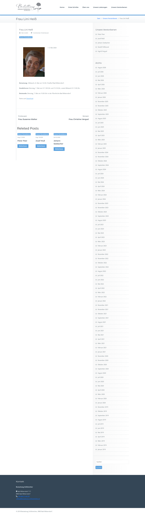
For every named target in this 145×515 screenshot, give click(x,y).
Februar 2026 (102, 93)
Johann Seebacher (104, 43)
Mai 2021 (101, 335)
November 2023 (103, 208)
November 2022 (103, 258)
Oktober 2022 (102, 263)
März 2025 (101, 140)
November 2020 (103, 360)
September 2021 (103, 318)
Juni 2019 (101, 428)
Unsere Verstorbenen (119, 7)
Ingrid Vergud (102, 51)
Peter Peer (22, 141)
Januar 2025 (102, 148)
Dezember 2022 (103, 254)
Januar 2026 (102, 97)
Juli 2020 (100, 377)
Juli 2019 (100, 424)
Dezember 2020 (103, 356)
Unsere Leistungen (100, 7)
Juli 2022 (100, 275)
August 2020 (102, 373)
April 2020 (101, 390)
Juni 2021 (101, 331)
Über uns (85, 7)
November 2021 (103, 309)
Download (29, 98)
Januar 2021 (102, 352)
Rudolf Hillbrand (103, 47)
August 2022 (102, 271)
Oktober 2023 (102, 212)
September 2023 (103, 216)
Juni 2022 (101, 280)
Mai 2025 (101, 131)
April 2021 (101, 339)
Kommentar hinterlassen (41, 33)
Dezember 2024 (103, 152)
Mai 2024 (101, 182)
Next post (86, 116)
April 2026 (101, 84)
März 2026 (101, 89)
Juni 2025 (101, 127)
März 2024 (101, 191)
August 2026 (102, 67)
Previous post (22, 116)
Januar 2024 (102, 199)
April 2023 (101, 237)
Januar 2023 (102, 250)
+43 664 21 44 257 (23, 496)
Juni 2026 (101, 76)
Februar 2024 (102, 195)
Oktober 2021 (102, 314)
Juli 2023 (100, 224)
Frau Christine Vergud (79, 119)
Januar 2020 (102, 403)
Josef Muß (40, 141)
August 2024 (102, 169)
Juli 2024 (100, 174)
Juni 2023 (101, 229)
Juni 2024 (101, 178)
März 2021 (101, 343)
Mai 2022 (101, 284)
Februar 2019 (102, 445)
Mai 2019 (101, 432)
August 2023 (102, 220)
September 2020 (103, 369)
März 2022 (101, 292)
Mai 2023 (101, 233)
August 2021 (102, 322)
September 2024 (103, 165)
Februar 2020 (102, 398)
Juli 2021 (100, 326)
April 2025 (101, 135)
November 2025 (103, 106)
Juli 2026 (100, 72)
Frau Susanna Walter (27, 119)
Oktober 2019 (102, 411)
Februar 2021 (102, 348)
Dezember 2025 (103, 101)
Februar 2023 (102, 246)
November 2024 (103, 157)
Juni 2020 (101, 381)
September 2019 (103, 415)
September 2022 (103, 267)
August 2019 (102, 420)
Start (98, 18)
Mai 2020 (101, 386)
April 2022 (101, 288)
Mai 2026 (101, 80)
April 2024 (101, 186)
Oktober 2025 (102, 110)
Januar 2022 (102, 301)
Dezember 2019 (103, 407)
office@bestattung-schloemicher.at (28, 499)
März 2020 (101, 394)
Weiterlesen (23, 146)
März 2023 (101, 241)
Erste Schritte (73, 7)
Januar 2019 (102, 449)
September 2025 (103, 114)
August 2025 (102, 118)
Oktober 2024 (102, 161)
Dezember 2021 (103, 305)
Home (62, 7)
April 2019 (101, 437)
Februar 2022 (102, 297)
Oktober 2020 (102, 365)
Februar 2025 (102, 144)
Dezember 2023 (103, 203)
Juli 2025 (100, 123)
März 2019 (101, 441)
